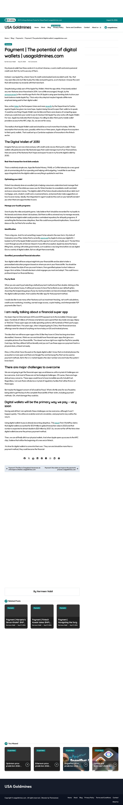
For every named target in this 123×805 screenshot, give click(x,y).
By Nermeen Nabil (10, 62)
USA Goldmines (18, 27)
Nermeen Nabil (45, 591)
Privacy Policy (58, 27)
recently (49, 106)
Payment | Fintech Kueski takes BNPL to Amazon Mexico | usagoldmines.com (41, 623)
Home (36, 27)
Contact (87, 27)
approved (44, 238)
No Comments (32, 62)
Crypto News (11, 750)
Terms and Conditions (73, 27)
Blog (49, 26)
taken (16, 106)
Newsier (44, 798)
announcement (11, 94)
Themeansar (54, 798)
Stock (43, 27)
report (57, 423)
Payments (8, 44)
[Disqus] (42, 660)
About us (95, 27)
